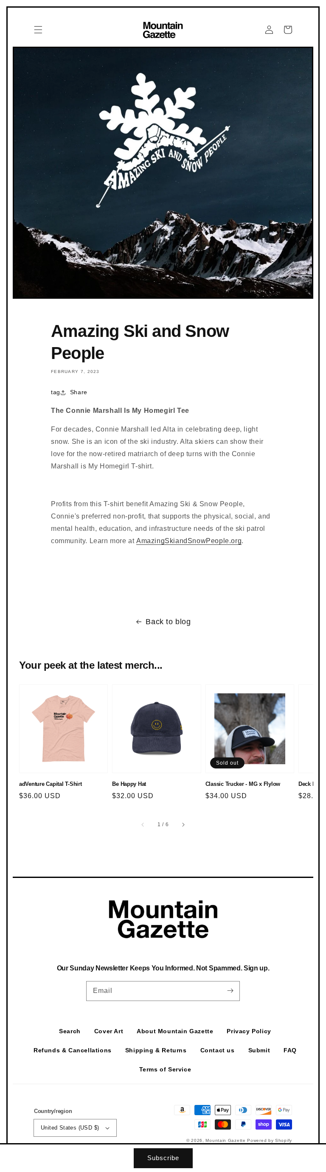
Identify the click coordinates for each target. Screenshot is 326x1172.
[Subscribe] (230, 990)
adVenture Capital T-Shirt (50, 784)
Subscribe (163, 1157)
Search (70, 1031)
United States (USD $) (70, 1127)
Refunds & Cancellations (73, 1050)
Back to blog (168, 621)
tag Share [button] (69, 392)
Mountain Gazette (226, 1140)
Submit (259, 1050)
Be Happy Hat (129, 784)
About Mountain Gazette (175, 1031)
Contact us (217, 1050)
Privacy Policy (249, 1031)
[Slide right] (183, 824)
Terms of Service (165, 1069)
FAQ (290, 1050)
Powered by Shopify (269, 1140)
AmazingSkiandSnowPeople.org (189, 540)
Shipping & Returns (156, 1050)
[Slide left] (143, 824)
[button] (38, 29)
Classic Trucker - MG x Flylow (242, 784)
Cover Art (108, 1031)
